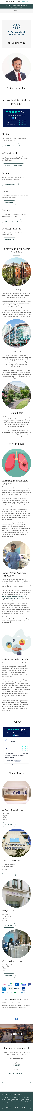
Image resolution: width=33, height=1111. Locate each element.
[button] (3, 16)
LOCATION (8, 925)
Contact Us (9, 240)
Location (8, 824)
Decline (8, 1107)
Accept (24, 1107)
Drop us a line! (16, 1084)
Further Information (13, 165)
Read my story (10, 145)
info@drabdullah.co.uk (16, 1073)
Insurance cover (11, 221)
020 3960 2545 (16, 1065)
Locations (9, 202)
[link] (16, 43)
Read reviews (10, 184)
